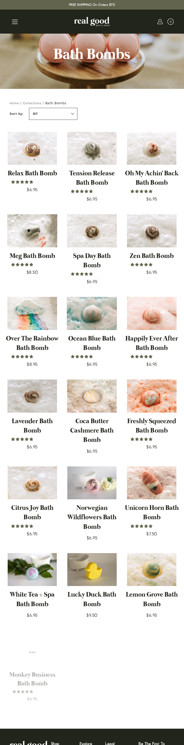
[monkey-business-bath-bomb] (32, 647)
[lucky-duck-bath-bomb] (91, 569)
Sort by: (16, 114)
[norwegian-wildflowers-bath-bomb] (91, 483)
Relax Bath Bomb (32, 173)
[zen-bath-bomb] (151, 230)
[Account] (160, 21)
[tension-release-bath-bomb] (91, 148)
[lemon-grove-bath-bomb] (151, 569)
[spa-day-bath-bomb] (91, 230)
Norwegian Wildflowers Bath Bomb (91, 517)
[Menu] (15, 22)
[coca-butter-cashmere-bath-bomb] (91, 396)
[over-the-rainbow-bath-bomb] (32, 313)
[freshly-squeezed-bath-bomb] (151, 396)
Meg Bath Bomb (32, 256)
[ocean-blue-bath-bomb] (91, 313)
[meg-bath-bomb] (32, 230)
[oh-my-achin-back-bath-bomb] (151, 148)
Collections (32, 103)
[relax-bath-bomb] (32, 148)
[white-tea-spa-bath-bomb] (32, 569)
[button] (22, 182)
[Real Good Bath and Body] (92, 21)
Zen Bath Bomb (152, 256)
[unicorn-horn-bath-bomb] (151, 483)
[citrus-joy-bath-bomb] (32, 483)
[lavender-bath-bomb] (32, 396)
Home (14, 103)
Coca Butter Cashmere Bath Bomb (92, 431)
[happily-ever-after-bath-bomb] (151, 313)
